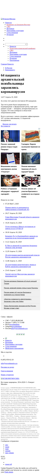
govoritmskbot (14, 324)
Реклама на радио (7, 367)
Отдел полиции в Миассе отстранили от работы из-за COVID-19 (20, 227)
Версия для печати (10, 124)
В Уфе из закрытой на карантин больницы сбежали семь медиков (21, 247)
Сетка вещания (12, 33)
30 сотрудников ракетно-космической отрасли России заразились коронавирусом (22, 256)
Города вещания (7, 371)
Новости (8, 23)
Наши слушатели (7, 375)
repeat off (8, 464)
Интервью (10, 29)
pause (7, 447)
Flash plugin (8, 472)
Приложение (14, 60)
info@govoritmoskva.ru (19, 328)
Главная (4, 64)
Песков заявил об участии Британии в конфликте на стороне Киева (17, 293)
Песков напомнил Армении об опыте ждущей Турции (20, 282)
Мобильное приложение (14, 348)
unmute (7, 451)
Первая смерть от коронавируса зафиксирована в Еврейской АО (17, 208)
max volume (9, 453)
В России (8, 68)
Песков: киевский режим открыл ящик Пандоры (21, 288)
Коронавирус (10, 70)
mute (7, 449)
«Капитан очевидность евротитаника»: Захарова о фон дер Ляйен (18, 300)
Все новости (5, 126)
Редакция (10, 35)
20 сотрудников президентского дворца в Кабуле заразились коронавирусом (20, 266)
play (6, 445)
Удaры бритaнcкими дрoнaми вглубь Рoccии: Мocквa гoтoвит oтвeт (20, 307)
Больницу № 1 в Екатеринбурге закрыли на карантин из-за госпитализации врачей (21, 237)
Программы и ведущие (15, 31)
